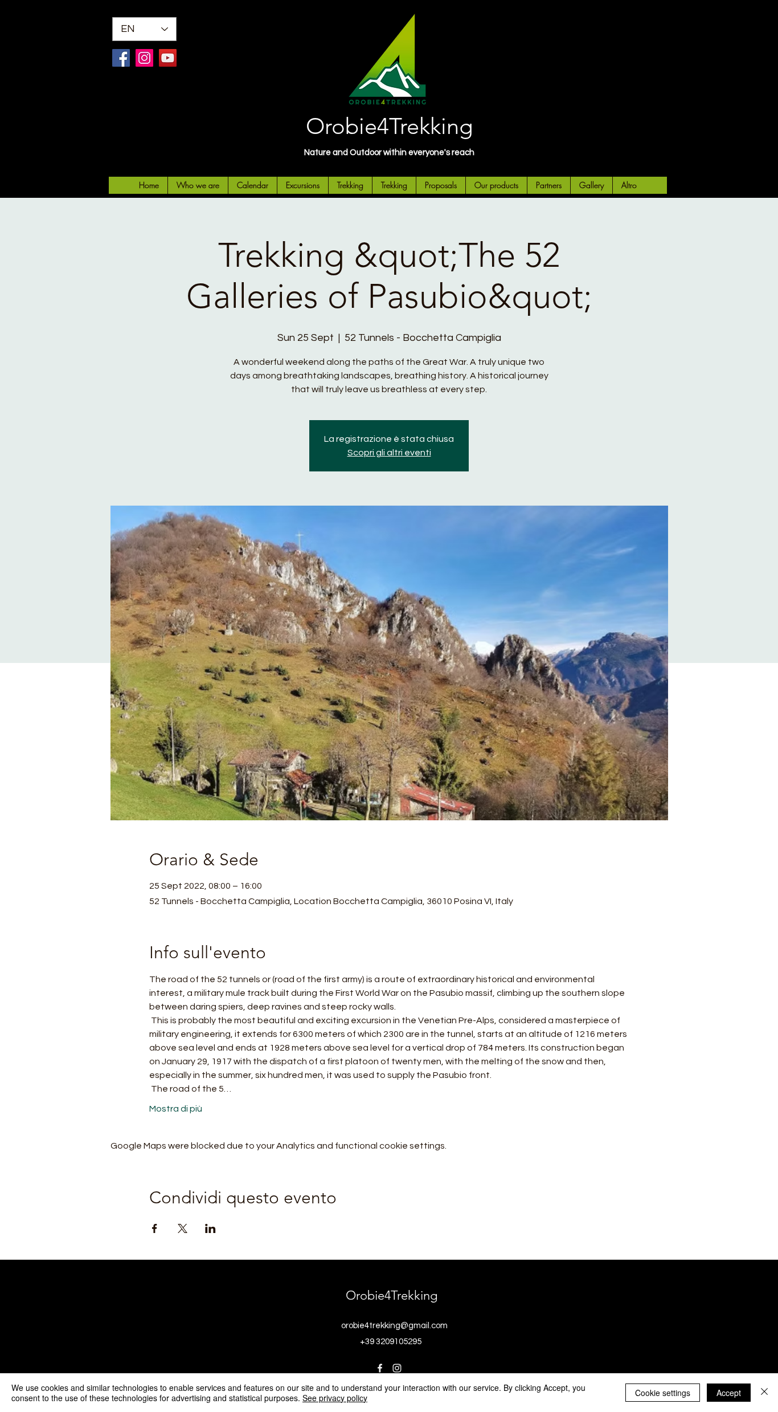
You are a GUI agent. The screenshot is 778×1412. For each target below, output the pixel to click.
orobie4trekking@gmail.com (394, 1325)
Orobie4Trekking (389, 126)
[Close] (764, 1392)
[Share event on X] (182, 1228)
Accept (728, 1392)
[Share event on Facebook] (154, 1228)
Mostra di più (175, 1108)
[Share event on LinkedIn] (210, 1228)
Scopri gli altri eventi (389, 452)
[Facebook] (121, 58)
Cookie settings (662, 1392)
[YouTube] (168, 58)
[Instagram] (144, 58)
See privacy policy (334, 1397)
